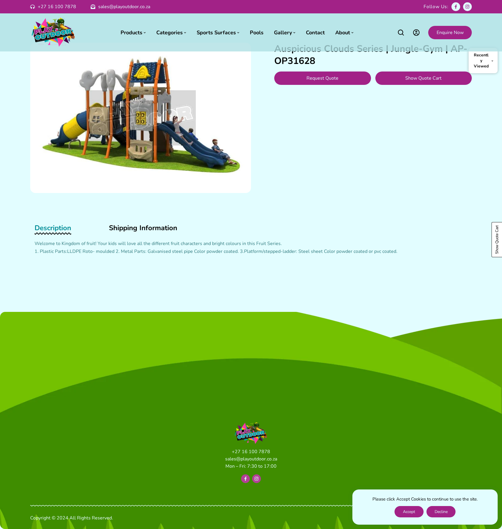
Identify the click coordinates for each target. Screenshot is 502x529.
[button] (400, 32)
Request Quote (322, 78)
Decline (441, 511)
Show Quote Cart (423, 78)
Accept (409, 511)
